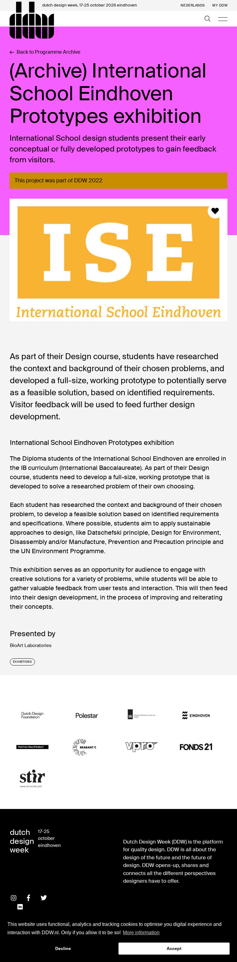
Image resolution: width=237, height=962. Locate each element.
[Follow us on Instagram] (13, 898)
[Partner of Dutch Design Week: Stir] (32, 778)
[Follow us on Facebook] (28, 898)
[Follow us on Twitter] (44, 898)
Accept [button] (174, 948)
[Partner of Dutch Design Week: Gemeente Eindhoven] (196, 715)
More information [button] (141, 932)
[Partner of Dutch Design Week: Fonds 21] (196, 747)
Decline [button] (63, 948)
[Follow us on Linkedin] (20, 906)
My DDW (219, 5)
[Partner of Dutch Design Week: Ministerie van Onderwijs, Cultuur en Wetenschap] (141, 715)
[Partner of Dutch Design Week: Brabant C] (87, 747)
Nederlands (193, 5)
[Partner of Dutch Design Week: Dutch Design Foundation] (32, 715)
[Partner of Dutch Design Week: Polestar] (87, 715)
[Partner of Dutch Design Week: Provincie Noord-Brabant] (32, 747)
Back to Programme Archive (48, 52)
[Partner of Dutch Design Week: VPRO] (141, 747)
